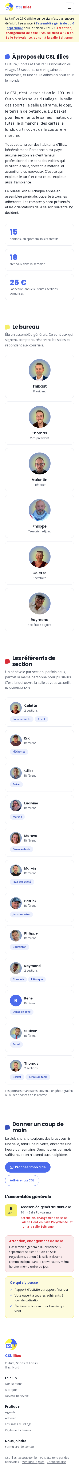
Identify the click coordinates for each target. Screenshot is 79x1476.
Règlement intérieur (18, 1430)
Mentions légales (33, 1462)
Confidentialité (56, 1462)
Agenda (10, 1412)
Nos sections (13, 1384)
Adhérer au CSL (22, 1180)
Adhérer (10, 1418)
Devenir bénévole (17, 1396)
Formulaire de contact (19, 1447)
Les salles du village (18, 1424)
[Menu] (69, 7)
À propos (11, 1390)
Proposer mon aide (30, 1167)
